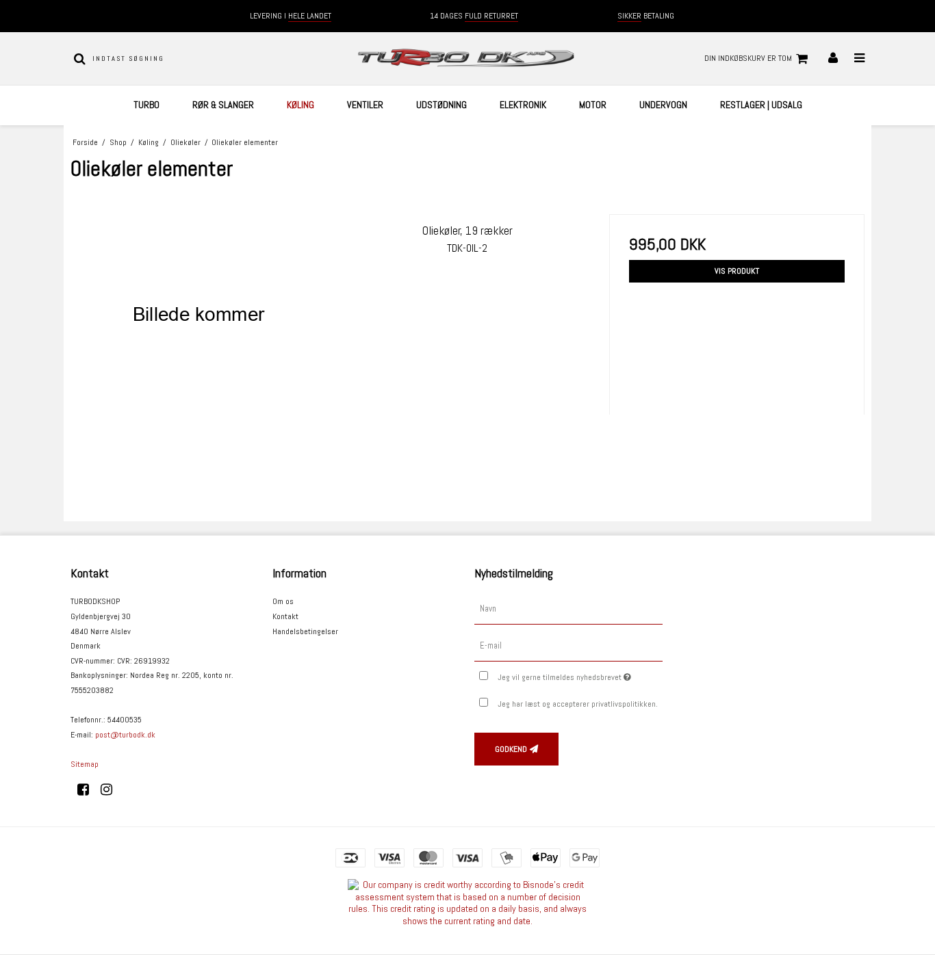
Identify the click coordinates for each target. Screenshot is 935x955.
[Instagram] (111, 789)
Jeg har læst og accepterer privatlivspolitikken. (578, 703)
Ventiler (365, 105)
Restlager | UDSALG (761, 105)
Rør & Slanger (223, 105)
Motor (592, 105)
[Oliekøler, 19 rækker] (198, 341)
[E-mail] (568, 646)
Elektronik (523, 105)
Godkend (511, 749)
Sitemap (85, 764)
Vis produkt (737, 270)
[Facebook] (88, 789)
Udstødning (441, 105)
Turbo (146, 105)
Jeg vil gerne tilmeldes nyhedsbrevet (580, 674)
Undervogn (663, 105)
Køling (300, 105)
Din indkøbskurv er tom (748, 58)
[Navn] (568, 609)
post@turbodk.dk (125, 734)
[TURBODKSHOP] (467, 58)
